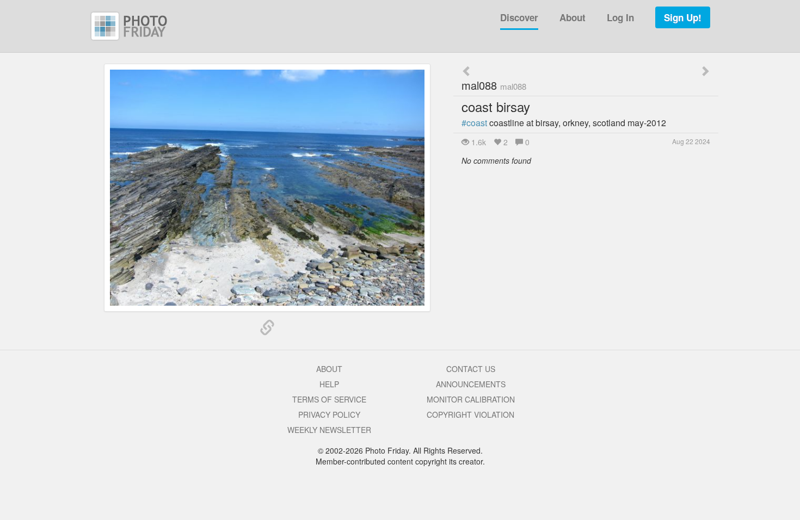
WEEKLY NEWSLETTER (329, 429)
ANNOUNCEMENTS (471, 384)
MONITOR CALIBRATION (471, 399)
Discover (519, 17)
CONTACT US (470, 368)
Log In (620, 17)
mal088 (493, 85)
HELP (329, 384)
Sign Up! (682, 17)
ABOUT (329, 368)
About (572, 17)
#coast (474, 122)
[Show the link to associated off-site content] (267, 328)
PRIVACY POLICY (329, 414)
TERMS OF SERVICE (329, 399)
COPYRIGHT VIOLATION (470, 414)
